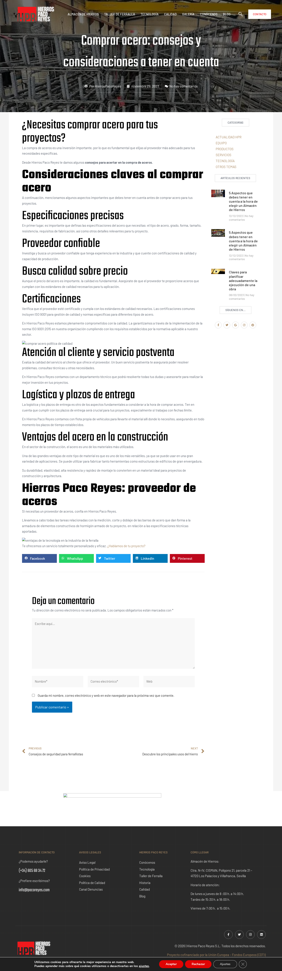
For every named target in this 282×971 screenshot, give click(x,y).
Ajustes (225, 964)
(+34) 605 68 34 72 (32, 870)
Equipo (221, 143)
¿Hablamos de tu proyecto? (126, 546)
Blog (227, 14)
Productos (225, 149)
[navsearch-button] (242, 14)
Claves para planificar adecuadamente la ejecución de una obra (243, 280)
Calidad (170, 14)
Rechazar (198, 964)
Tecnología (150, 14)
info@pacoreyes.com (34, 890)
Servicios (223, 155)
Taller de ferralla (119, 14)
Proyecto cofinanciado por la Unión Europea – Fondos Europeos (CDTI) (216, 955)
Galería (188, 14)
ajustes (144, 966)
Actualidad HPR (228, 137)
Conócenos (208, 14)
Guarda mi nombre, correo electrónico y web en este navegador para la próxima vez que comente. (106, 695)
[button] (39, 558)
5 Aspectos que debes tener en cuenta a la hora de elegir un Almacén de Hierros (243, 201)
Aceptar (171, 964)
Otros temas (226, 167)
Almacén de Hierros (83, 14)
